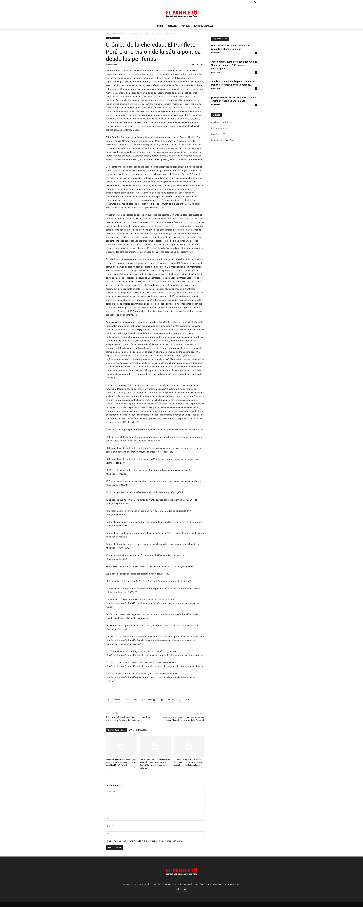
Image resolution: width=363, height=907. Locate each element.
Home (108, 33)
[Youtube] (185, 889)
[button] (255, 2)
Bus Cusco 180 (218, 134)
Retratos (173, 26)
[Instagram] (178, 889)
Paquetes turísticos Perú (222, 140)
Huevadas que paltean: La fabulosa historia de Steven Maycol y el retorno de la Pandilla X (182, 718)
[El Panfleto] (181, 13)
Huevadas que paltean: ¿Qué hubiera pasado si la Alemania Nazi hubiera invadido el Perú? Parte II (121, 762)
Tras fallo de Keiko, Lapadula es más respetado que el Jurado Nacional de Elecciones (128, 718)
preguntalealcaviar (120, 33)
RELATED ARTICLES (116, 730)
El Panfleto (112, 64)
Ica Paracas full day (220, 128)
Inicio (160, 26)
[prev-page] (107, 773)
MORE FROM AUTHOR (138, 730)
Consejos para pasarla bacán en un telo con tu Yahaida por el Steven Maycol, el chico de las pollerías (188, 762)
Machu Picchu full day (221, 122)
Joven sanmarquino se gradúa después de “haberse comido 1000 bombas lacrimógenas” (234, 65)
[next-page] (112, 773)
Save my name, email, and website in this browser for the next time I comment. (145, 841)
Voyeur (186, 26)
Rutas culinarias (203, 26)
